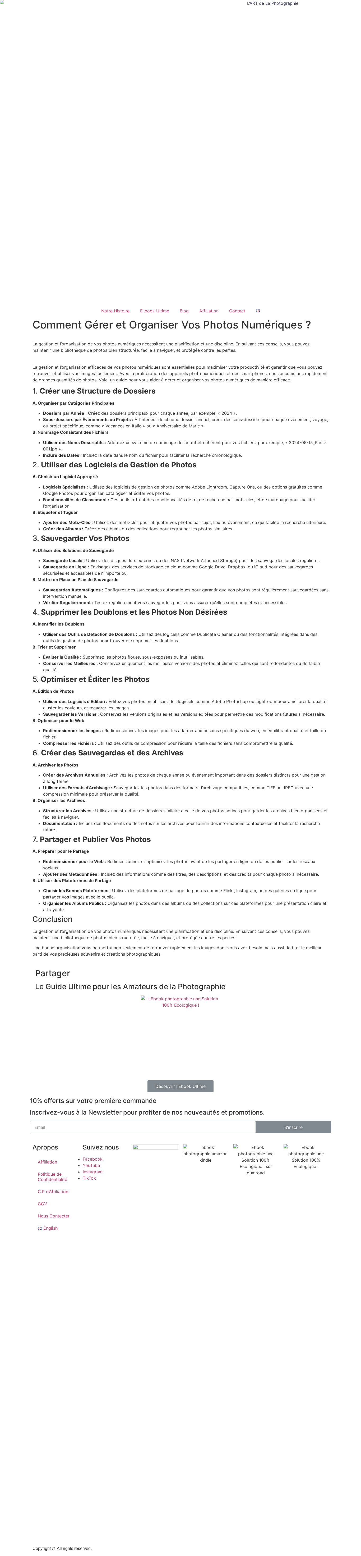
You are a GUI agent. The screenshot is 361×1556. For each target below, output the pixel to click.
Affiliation (209, 310)
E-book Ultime (154, 310)
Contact (237, 310)
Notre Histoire (115, 310)
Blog (184, 310)
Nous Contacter (54, 1216)
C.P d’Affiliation (53, 1191)
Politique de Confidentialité (52, 1176)
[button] (180, 1086)
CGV (42, 1203)
